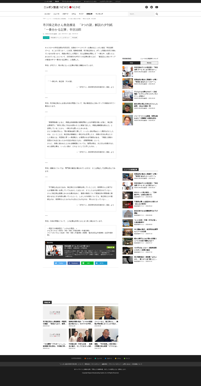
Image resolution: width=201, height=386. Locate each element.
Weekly (149, 63)
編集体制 (104, 364)
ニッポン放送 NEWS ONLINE (65, 7)
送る (87, 263)
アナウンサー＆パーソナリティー (71, 1)
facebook (146, 7)
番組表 (57, 1)
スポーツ (65, 14)
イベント (117, 1)
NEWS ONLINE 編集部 (51, 33)
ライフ (81, 14)
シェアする (74, 263)
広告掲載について (137, 364)
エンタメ (47, 14)
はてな (101, 263)
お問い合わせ (126, 364)
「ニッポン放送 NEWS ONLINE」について (71, 364)
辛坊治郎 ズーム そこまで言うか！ (60, 37)
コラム (74, 14)
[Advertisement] (140, 37)
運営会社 (87, 364)
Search (157, 14)
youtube (156, 7)
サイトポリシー (95, 364)
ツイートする (60, 263)
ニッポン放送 (48, 1)
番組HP (111, 246)
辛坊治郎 (74, 37)
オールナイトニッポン (90, 1)
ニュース (56, 14)
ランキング (99, 14)
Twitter (151, 7)
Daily (131, 63)
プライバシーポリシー (115, 364)
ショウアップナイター (106, 1)
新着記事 (89, 14)
